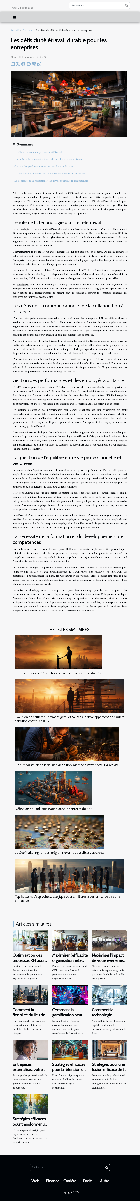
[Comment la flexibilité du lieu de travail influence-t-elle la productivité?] (30, 995)
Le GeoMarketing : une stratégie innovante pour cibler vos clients (59, 853)
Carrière (27, 30)
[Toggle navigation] (15, 17)
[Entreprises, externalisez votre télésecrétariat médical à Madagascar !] (30, 1049)
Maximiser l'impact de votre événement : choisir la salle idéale (109, 963)
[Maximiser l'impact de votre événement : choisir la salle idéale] (109, 940)
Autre (104, 1180)
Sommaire (25, 144)
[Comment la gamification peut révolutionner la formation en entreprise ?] (70, 995)
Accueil (15, 30)
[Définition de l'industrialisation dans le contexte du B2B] (53, 788)
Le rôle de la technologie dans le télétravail (38, 152)
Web (35, 1180)
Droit (87, 1180)
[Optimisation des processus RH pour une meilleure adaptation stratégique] (30, 940)
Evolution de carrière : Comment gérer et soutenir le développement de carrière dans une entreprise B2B (69, 719)
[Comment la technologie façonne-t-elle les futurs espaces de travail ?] (109, 995)
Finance (52, 1180)
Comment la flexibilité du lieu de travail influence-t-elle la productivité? (29, 1017)
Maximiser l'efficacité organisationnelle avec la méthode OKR (70, 963)
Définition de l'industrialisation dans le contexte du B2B (53, 809)
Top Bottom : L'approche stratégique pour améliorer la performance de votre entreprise (67, 898)
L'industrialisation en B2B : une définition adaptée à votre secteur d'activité (67, 765)
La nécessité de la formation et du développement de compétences (51, 181)
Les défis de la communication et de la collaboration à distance (49, 159)
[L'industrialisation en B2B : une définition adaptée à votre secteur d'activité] (67, 744)
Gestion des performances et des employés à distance (43, 166)
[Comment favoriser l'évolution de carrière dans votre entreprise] (58, 652)
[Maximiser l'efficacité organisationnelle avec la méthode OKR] (70, 940)
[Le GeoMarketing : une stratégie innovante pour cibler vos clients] (59, 831)
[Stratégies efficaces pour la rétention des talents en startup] (70, 1049)
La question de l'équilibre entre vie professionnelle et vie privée (49, 173)
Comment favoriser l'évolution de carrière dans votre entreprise (58, 673)
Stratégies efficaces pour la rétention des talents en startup (69, 1069)
